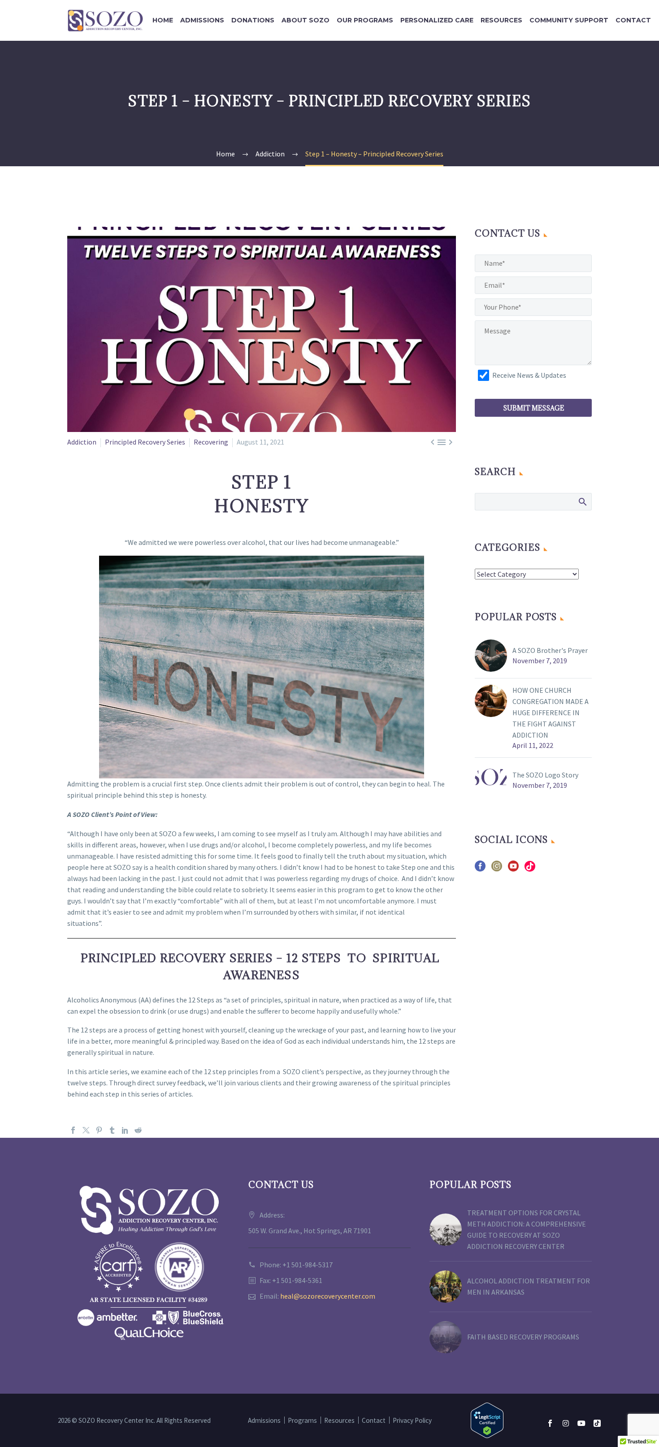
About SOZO (306, 20)
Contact (633, 20)
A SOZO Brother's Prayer (550, 650)
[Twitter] (86, 1130)
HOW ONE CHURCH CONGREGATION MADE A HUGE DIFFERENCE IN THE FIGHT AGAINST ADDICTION (550, 712)
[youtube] (513, 869)
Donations (252, 20)
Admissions (202, 20)
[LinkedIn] (125, 1130)
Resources (501, 20)
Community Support (568, 20)
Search (582, 501)
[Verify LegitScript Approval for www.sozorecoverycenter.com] (487, 1419)
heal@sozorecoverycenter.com (327, 1296)
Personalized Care (436, 20)
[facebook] (480, 869)
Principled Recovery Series (145, 441)
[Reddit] (138, 1130)
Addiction (81, 441)
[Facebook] (73, 1130)
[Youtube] (581, 1423)
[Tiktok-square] (597, 1423)
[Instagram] (565, 1423)
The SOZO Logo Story (545, 774)
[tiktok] (530, 869)
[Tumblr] (112, 1130)
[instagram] (496, 869)
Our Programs (365, 20)
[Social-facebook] (550, 1423)
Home (162, 20)
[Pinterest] (99, 1130)
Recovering (211, 441)
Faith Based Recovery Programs (523, 1336)
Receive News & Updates (529, 375)
